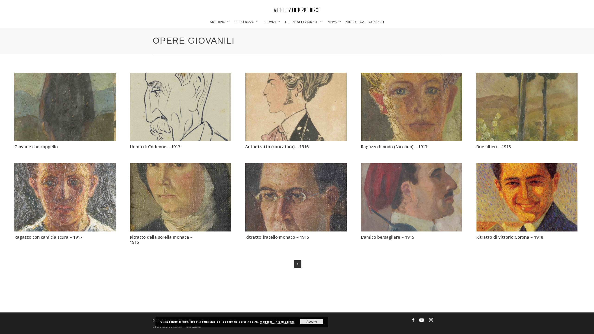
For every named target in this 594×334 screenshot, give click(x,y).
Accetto (312, 321)
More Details (66, 103)
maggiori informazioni (277, 321)
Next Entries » (297, 264)
